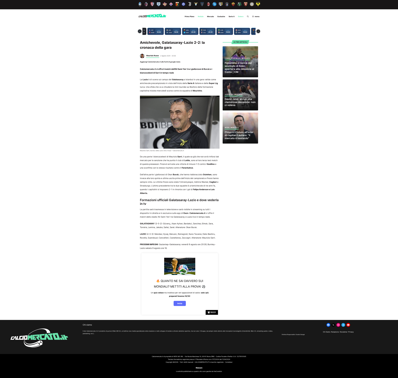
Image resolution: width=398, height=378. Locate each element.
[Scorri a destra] (258, 31)
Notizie (201, 16)
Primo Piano (189, 16)
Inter (227, 127)
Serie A (232, 16)
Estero (240, 16)
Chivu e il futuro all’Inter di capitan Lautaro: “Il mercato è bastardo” (239, 135)
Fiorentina (236, 58)
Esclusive (221, 16)
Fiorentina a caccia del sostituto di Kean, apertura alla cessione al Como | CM (239, 67)
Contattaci (228, 362)
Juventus (229, 94)
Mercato (210, 16)
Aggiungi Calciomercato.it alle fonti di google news (160, 62)
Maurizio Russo (152, 56)
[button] (247, 16)
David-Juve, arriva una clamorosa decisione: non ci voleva (240, 102)
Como (227, 58)
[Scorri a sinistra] (140, 31)
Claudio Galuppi (300, 334)
